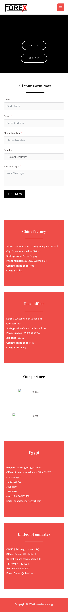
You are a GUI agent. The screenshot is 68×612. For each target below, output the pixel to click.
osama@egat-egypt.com (27, 501)
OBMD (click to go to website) (22, 549)
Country (8, 150)
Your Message (11, 166)
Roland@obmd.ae (23, 573)
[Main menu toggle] (60, 7)
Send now (14, 194)
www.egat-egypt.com (29, 467)
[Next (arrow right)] (61, 306)
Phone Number (12, 133)
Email (6, 116)
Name (7, 99)
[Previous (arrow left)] (6, 306)
